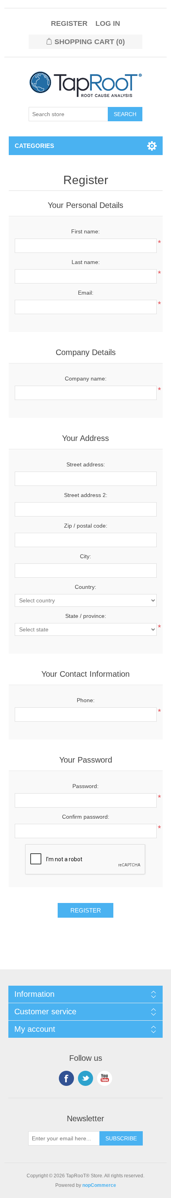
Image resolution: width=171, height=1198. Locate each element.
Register (69, 23)
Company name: (86, 378)
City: (85, 556)
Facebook (66, 1078)
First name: (85, 231)
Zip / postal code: (85, 525)
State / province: (85, 616)
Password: (85, 786)
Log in (107, 23)
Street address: (85, 464)
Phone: (86, 700)
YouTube (104, 1078)
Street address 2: (85, 495)
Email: (85, 292)
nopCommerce (99, 1185)
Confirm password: (85, 817)
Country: (85, 587)
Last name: (86, 262)
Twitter (85, 1078)
